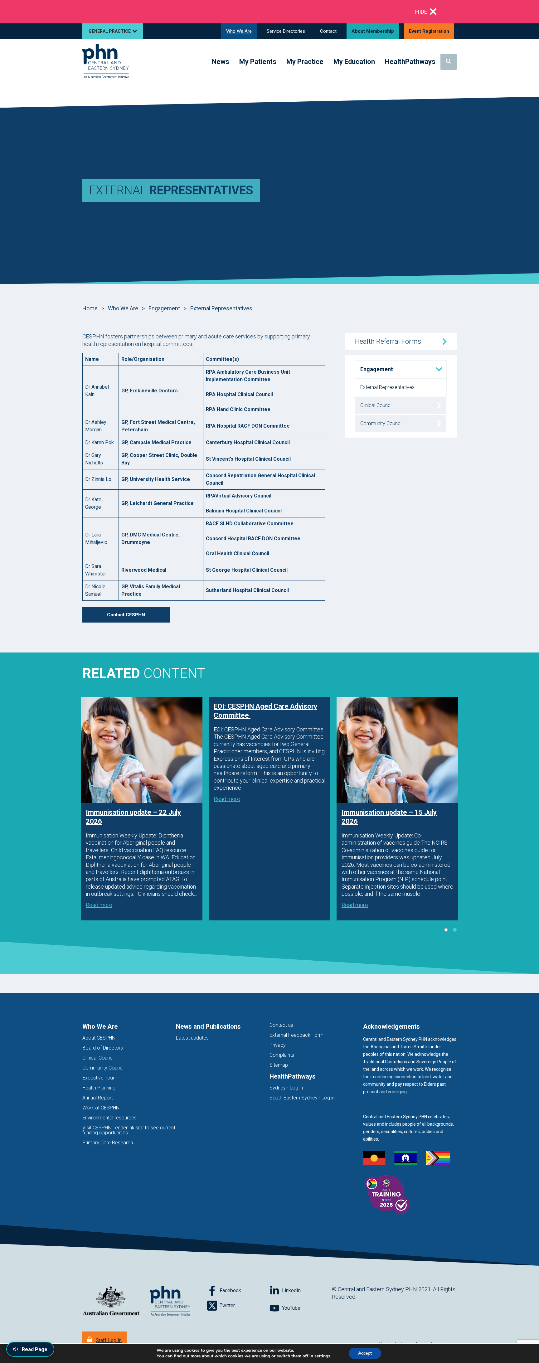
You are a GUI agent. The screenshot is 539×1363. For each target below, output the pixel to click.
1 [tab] (446, 930)
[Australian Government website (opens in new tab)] (111, 1301)
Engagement (164, 308)
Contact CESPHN (126, 615)
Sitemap (279, 1065)
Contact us (281, 1025)
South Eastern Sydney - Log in (302, 1098)
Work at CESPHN (100, 1108)
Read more (99, 905)
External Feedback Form (296, 1035)
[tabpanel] (141, 808)
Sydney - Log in (286, 1088)
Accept (365, 1353)
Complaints (282, 1055)
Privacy (278, 1045)
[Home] (105, 61)
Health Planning (98, 1088)
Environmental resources (109, 1118)
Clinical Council (98, 1058)
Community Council (103, 1068)
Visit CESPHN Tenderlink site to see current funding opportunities (128, 1130)
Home (90, 308)
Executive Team (99, 1078)
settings (322, 1356)
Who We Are (123, 308)
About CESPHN (98, 1038)
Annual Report (97, 1098)
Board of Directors (102, 1048)
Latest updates (192, 1038)
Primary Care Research (107, 1143)
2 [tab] (455, 930)
